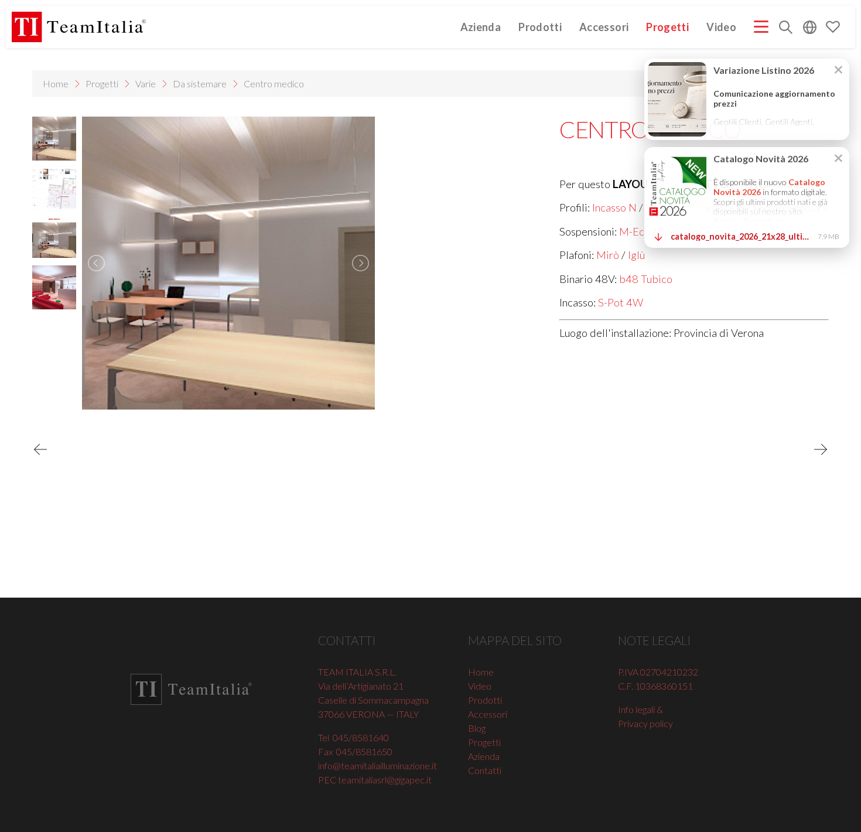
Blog (477, 728)
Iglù (636, 254)
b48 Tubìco (645, 278)
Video (721, 27)
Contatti (484, 770)
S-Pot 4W (620, 302)
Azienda (480, 27)
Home (56, 83)
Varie (145, 83)
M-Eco (634, 231)
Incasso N (614, 207)
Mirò (607, 254)
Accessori (603, 27)
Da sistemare (200, 83)
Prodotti (540, 27)
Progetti (667, 27)
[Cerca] (785, 28)
